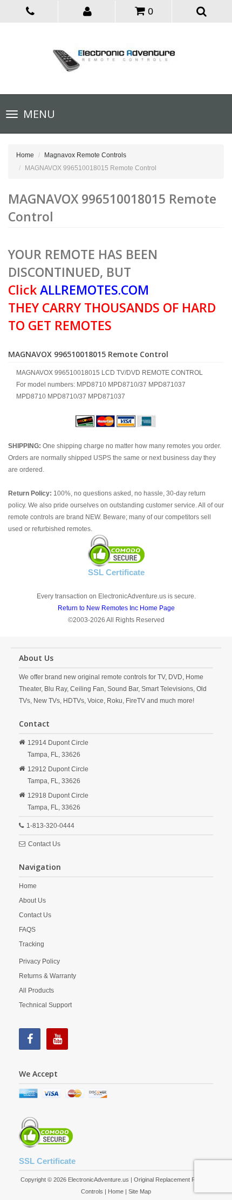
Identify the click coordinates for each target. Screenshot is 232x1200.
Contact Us (44, 844)
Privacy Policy (39, 961)
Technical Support (45, 1005)
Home (25, 155)
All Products (36, 990)
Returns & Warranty (47, 976)
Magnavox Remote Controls (85, 155)
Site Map (139, 1191)
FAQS (27, 929)
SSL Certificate (116, 572)
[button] (87, 11)
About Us (32, 900)
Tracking (31, 944)
